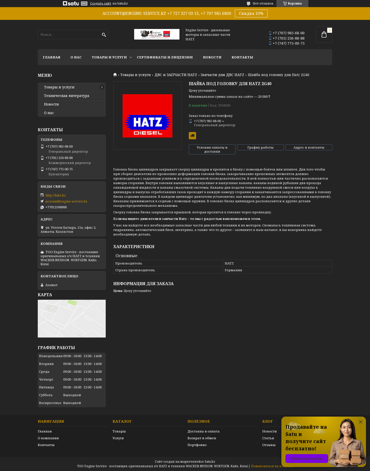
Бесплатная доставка (192, 135)
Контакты (242, 57)
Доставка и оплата (204, 431)
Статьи (268, 438)
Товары (119, 431)
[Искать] (103, 34)
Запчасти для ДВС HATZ (222, 75)
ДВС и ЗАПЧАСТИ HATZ (176, 75)
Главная (51, 57)
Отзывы (269, 445)
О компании (48, 438)
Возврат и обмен (202, 438)
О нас (76, 57)
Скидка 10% (251, 13)
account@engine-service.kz (66, 201)
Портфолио (197, 445)
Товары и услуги (109, 57)
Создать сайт (100, 3)
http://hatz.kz (56, 195)
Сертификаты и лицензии (165, 57)
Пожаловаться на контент (272, 466)
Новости (212, 57)
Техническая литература (66, 95)
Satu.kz (210, 461)
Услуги (118, 438)
